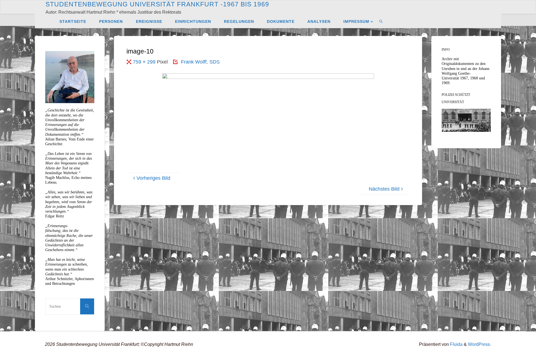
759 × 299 (145, 62)
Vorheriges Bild (153, 178)
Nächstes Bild (384, 189)
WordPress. (479, 344)
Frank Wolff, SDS (200, 62)
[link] (381, 21)
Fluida (456, 344)
